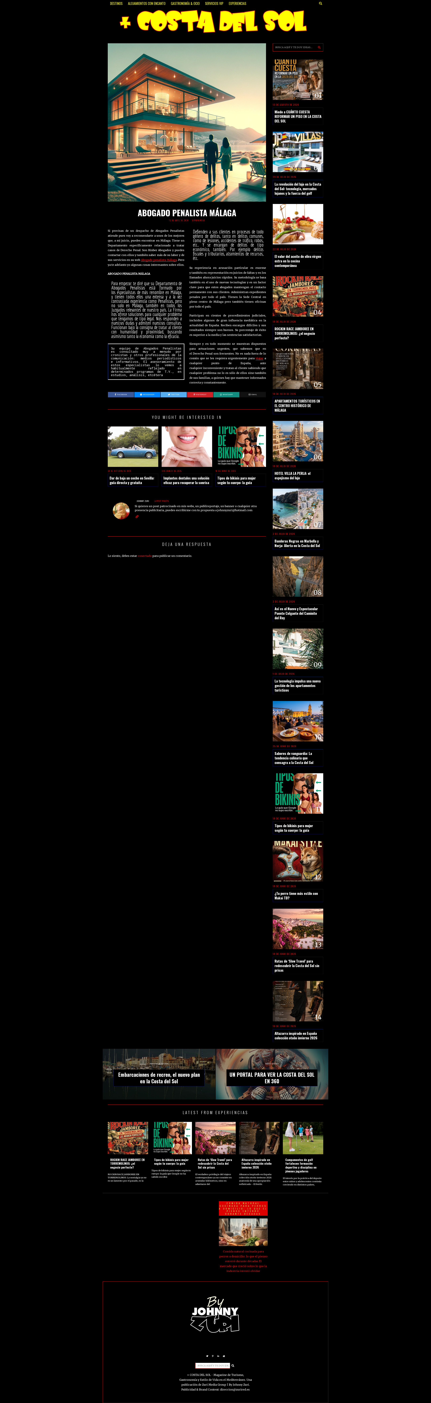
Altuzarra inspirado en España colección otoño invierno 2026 (296, 1035)
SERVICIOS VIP (214, 3)
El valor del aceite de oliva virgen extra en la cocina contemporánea (298, 261)
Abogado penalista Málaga (159, 260)
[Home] (223, 1356)
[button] (319, 47)
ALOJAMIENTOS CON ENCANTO (146, 3)
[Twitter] (207, 1356)
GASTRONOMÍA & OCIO (185, 3)
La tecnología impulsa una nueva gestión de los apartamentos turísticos (298, 685)
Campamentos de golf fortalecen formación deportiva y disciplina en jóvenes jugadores (301, 1165)
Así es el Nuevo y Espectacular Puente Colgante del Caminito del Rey (296, 613)
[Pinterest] (212, 1356)
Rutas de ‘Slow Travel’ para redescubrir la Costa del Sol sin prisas (297, 965)
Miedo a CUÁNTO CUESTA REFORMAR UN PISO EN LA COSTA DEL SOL (298, 116)
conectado (145, 555)
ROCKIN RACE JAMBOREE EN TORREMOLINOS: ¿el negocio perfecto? (295, 333)
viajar (259, 358)
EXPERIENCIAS (237, 3)
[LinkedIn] (218, 1356)
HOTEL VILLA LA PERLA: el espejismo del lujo (292, 475)
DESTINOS (116, 3)
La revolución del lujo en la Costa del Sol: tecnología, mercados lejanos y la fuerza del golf (298, 188)
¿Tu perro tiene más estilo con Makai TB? (296, 895)
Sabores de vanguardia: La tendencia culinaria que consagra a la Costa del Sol (294, 758)
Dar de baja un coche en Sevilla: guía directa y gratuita (132, 480)
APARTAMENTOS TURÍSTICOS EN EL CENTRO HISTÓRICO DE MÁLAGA (297, 405)
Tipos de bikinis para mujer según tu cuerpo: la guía (236, 480)
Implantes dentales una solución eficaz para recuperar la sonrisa (186, 480)
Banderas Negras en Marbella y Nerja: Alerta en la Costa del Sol (297, 543)
